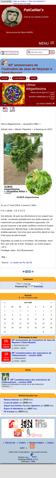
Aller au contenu (20, 1)
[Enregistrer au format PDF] (5, 111)
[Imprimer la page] (32, 272)
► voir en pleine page (28, 297)
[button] (52, 42)
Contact (22, 443)
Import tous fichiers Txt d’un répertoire (22, 406)
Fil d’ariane (9, 411)
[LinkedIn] (29, 272)
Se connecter (11, 53)
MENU (44, 43)
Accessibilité (6, 1)
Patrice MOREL (46, 104)
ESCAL (29, 459)
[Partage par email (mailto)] (23, 272)
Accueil (4, 78)
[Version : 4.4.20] (33, 457)
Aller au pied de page (22, 4)
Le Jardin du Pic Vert (20, 262)
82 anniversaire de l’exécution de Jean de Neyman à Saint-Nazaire (33, 341)
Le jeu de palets (11, 403)
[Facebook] (26, 272)
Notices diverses (11, 400)
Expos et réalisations (13, 409)
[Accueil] (12, 28)
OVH (33, 461)
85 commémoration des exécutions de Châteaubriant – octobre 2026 (31, 354)
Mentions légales (36, 443)
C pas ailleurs (19, 78)
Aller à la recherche (36, 1)
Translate (38, 286)
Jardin (33, 78)
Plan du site (10, 443)
